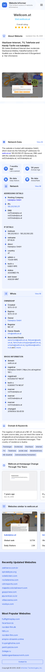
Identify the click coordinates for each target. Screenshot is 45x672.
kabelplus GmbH (14, 200)
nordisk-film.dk (9, 627)
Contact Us (22, 662)
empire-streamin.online (13, 639)
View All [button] (40, 142)
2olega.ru (6, 651)
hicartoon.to (8, 623)
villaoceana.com (9, 600)
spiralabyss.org (9, 572)
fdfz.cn (5, 631)
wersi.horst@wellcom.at (17, 340)
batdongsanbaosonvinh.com (15, 655)
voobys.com (8, 604)
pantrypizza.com (10, 647)
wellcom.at (6, 153)
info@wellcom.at (14, 333)
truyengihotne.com (11, 643)
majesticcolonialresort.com (14, 588)
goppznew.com (9, 592)
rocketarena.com (10, 580)
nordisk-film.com (10, 635)
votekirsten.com (9, 576)
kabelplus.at (10, 535)
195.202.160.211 (14, 206)
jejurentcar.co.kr (9, 596)
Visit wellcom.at (22, 19)
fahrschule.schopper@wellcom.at (26, 342)
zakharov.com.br (10, 568)
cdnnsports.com (9, 584)
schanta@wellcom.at (16, 345)
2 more (18, 347)
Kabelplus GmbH (14, 320)
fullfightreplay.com (11, 619)
